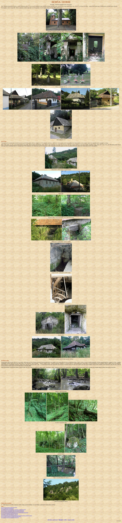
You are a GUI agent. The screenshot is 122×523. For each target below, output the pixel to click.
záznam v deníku (71, 519)
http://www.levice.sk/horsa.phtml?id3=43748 (9, 507)
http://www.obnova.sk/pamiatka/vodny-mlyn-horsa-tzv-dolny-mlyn (12, 511)
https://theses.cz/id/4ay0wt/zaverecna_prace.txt (9, 514)
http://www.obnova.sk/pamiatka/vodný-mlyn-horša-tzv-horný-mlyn (12, 510)
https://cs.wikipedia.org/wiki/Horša (7, 508)
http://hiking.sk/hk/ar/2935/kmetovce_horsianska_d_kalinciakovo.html (13, 509)
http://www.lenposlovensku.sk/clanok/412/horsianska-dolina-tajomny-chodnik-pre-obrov (16, 515)
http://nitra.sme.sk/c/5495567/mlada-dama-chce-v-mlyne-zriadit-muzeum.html (14, 512)
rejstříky (65, 519)
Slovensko (61, 519)
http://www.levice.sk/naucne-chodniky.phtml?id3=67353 (11, 516)
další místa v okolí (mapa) (53, 519)
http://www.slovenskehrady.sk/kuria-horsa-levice (9, 513)
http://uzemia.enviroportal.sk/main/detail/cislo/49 (10, 517)
